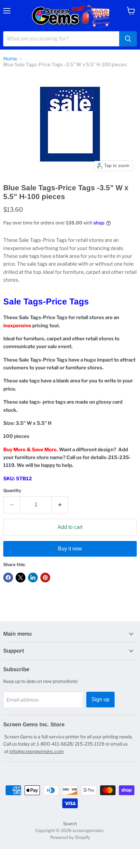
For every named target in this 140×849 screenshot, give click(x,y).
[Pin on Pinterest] (45, 577)
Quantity (12, 490)
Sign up (100, 699)
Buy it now (70, 548)
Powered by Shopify (70, 837)
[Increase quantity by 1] (60, 504)
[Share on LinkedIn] (33, 577)
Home (10, 59)
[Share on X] (20, 577)
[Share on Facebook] (8, 577)
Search (70, 823)
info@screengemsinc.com (36, 751)
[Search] (128, 38)
